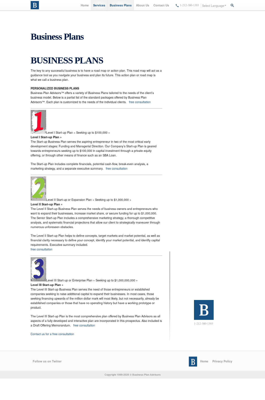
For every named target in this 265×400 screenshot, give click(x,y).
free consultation (140, 102)
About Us (142, 5)
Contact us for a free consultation (52, 334)
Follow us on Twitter (47, 361)
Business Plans (121, 5)
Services (99, 5)
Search (232, 5)
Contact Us (161, 5)
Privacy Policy (222, 361)
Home (85, 5)
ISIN (35, 5)
